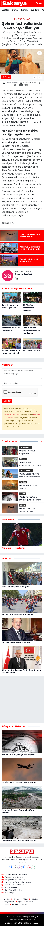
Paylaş (7, 77)
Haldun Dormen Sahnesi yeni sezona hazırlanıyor (31, 330)
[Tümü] (41, 441)
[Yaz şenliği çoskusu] (32, 343)
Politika (15, 904)
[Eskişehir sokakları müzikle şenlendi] (11, 298)
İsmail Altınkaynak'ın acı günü (30, 463)
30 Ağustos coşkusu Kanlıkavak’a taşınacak (31, 307)
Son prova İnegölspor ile (27, 452)
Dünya (15, 10)
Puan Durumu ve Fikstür (14, 885)
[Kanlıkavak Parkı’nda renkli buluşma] (11, 320)
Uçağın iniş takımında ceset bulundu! (27, 510)
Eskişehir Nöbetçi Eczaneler (16, 874)
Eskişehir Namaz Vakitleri (15, 880)
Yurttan (5, 10)
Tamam (35, 923)
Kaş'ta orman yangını (28, 486)
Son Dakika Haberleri (13, 890)
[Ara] (37, 4)
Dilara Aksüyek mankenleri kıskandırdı (29, 475)
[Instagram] (20, 867)
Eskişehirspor (25, 447)
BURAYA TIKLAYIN (12, 415)
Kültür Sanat (22, 19)
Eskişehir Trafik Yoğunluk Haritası (18, 882)
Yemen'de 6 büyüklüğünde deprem (30, 498)
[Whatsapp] (33, 867)
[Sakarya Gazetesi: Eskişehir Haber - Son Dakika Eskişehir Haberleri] (14, 3)
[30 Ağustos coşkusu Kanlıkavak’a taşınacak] (32, 298)
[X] (15, 867)
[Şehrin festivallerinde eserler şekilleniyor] (22, 61)
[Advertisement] (22, 699)
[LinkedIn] (24, 867)
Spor (20, 902)
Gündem (34, 10)
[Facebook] (11, 867)
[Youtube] (29, 867)
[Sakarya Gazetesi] (7, 276)
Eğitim (24, 10)
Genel (6, 904)
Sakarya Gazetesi (12, 83)
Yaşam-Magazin (26, 470)
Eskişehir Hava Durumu (14, 877)
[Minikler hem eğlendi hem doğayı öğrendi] (11, 343)
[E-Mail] (17, 279)
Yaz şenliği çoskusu (31, 350)
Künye (24, 904)
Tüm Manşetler (11, 887)
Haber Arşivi (9, 893)
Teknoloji (29, 902)
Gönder (7, 401)
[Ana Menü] (40, 4)
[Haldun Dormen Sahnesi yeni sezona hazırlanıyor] (32, 320)
